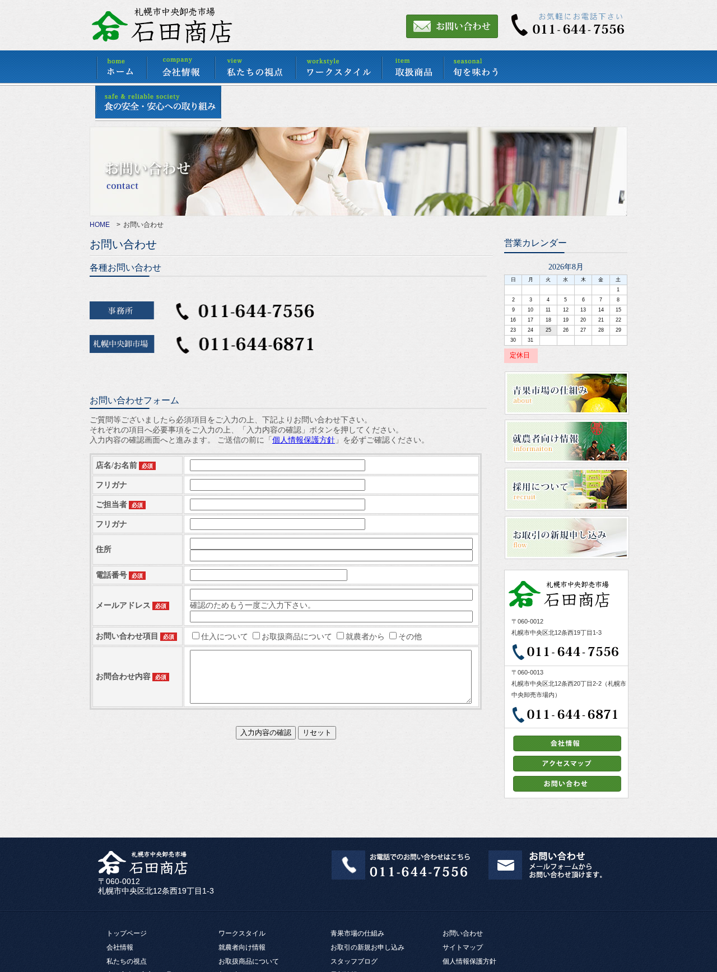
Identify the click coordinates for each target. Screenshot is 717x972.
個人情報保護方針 (469, 961)
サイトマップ (463, 947)
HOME (100, 225)
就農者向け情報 (242, 947)
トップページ (126, 933)
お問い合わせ (463, 933)
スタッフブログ (354, 961)
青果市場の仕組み (357, 933)
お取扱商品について (248, 961)
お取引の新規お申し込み (367, 947)
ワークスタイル (242, 933)
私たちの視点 (126, 961)
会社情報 (119, 947)
